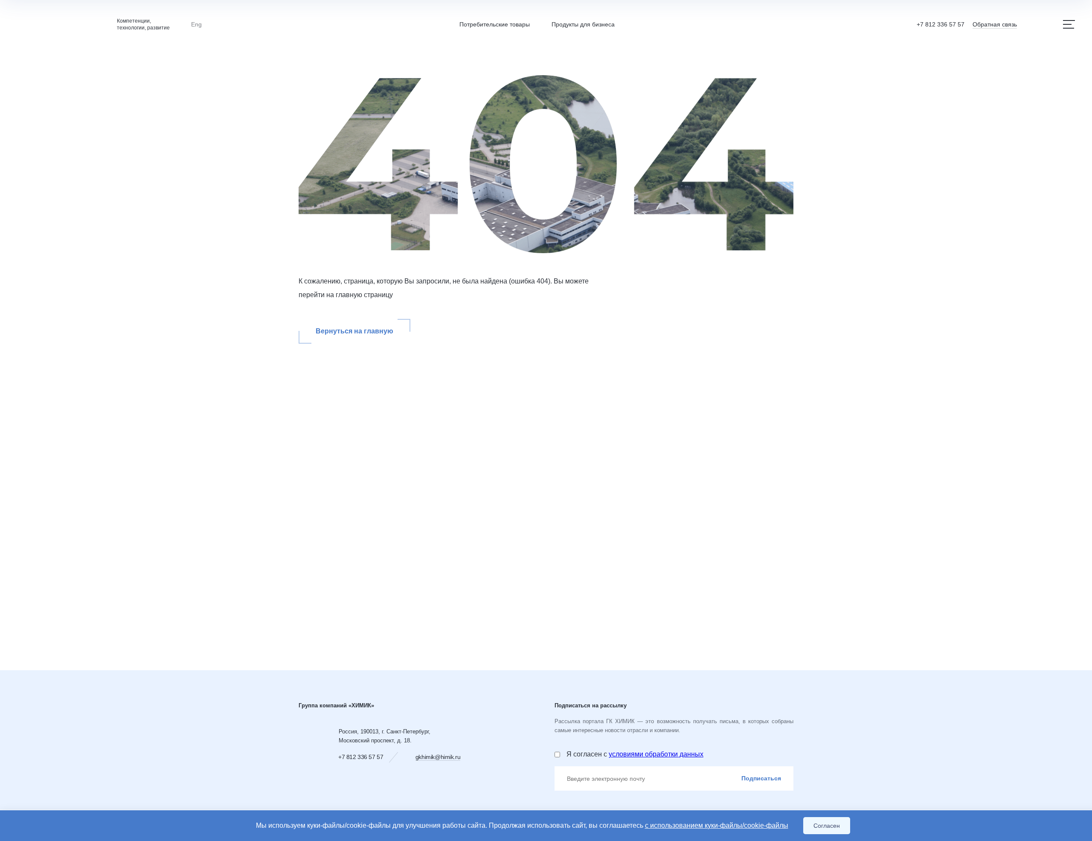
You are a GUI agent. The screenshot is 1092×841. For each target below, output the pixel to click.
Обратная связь (995, 24)
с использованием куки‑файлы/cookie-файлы (716, 825)
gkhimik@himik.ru (437, 756)
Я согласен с (634, 754)
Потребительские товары (494, 24)
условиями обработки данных (656, 754)
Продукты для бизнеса (583, 24)
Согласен (826, 825)
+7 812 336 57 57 (940, 24)
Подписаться (761, 778)
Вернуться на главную (354, 331)
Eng (196, 24)
